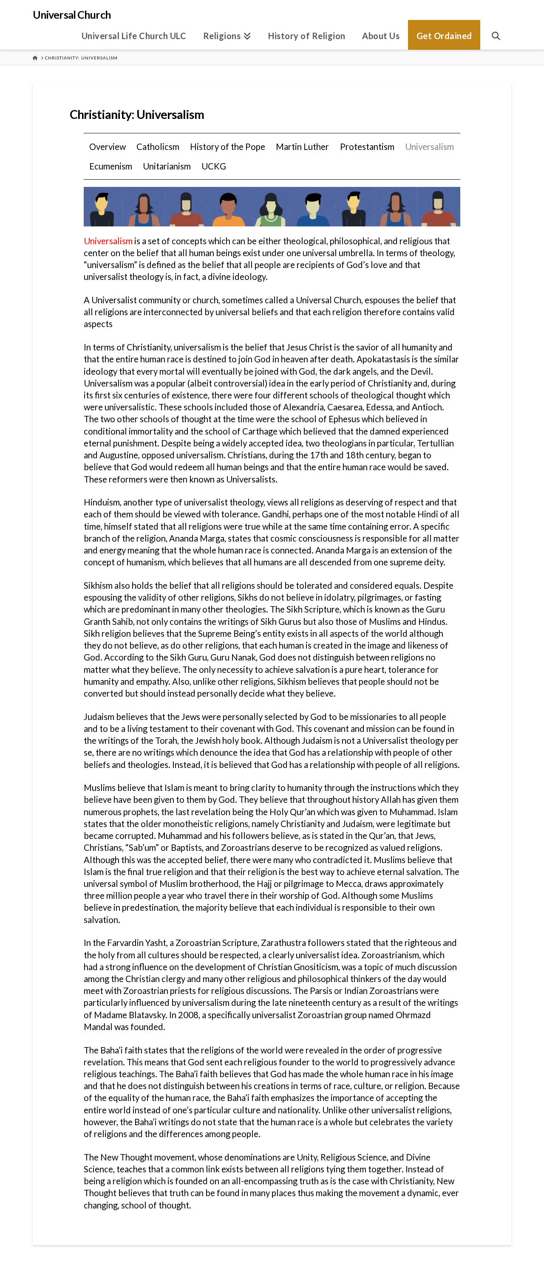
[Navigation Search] (495, 35)
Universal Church (72, 14)
